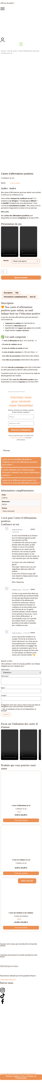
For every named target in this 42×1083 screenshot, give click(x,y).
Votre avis (5, 676)
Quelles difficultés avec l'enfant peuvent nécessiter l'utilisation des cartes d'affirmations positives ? (21, 472)
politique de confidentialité (18, 438)
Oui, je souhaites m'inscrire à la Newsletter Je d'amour (18, 710)
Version (6, 260)
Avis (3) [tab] (32, 297)
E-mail (4, 695)
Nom (3, 688)
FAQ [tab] (16, 293)
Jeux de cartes (12, 51)
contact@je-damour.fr (8, 979)
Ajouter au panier (21, 277)
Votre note (5, 669)
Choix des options (21, 820)
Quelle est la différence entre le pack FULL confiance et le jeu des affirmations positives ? (21, 481)
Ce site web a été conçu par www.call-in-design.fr (18, 1073)
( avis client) (15, 183)
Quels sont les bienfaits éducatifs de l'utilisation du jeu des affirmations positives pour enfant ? (19, 462)
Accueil (3, 51)
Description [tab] (8, 293)
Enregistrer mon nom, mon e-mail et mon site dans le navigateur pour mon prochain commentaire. (20, 705)
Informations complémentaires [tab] (15, 297)
